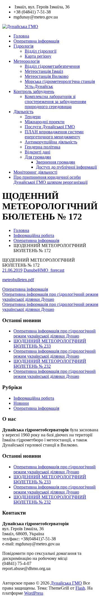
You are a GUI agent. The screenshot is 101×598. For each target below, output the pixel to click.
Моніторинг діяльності (35, 172)
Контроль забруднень (33, 91)
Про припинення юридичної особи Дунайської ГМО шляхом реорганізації (50, 180)
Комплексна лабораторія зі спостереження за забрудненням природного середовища (55, 101)
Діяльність (23, 111)
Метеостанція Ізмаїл (44, 71)
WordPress (33, 593)
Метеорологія (26, 61)
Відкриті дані (37, 152)
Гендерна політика (42, 147)
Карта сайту (14, 578)
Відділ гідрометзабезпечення (52, 66)
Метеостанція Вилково (46, 76)
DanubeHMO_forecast (44, 270)
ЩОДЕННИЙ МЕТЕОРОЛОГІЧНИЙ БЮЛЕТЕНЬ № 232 (49, 364)
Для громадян (38, 157)
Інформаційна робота (33, 235)
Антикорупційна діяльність (51, 141)
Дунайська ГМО (66, 583)
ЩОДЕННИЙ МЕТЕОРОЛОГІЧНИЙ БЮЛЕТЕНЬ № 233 (49, 343)
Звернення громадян (55, 162)
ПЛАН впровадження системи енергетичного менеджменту (54, 134)
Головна (21, 36)
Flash (80, 588)
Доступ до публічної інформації (66, 167)
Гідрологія (23, 46)
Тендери (33, 116)
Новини (21, 403)
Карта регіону (38, 56)
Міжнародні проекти (45, 121)
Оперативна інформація (36, 41)
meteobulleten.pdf (18, 279)
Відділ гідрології (40, 51)
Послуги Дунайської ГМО (50, 126)
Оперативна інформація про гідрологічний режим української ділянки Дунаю (54, 333)
